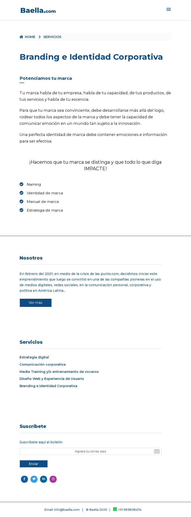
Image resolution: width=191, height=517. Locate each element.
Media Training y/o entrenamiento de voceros (59, 372)
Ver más (35, 303)
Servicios (52, 37)
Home (30, 37)
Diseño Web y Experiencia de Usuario (52, 379)
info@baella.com (67, 509)
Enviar (33, 464)
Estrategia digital (34, 357)
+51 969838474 (129, 509)
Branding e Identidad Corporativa (48, 386)
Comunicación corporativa (43, 365)
